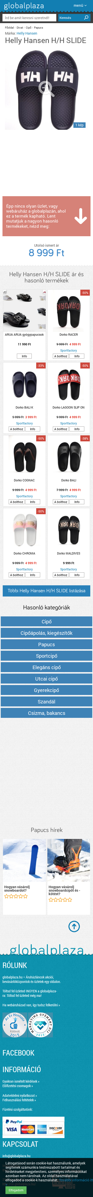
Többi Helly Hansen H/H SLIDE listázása (46, 590)
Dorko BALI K (24, 407)
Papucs (38, 27)
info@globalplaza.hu (16, 1155)
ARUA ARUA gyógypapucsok (24, 334)
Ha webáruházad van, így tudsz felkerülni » (31, 1005)
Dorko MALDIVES (68, 553)
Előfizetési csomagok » (17, 1085)
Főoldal (9, 27)
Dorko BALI (68, 480)
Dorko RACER (69, 334)
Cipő (28, 27)
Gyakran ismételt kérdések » (20, 1081)
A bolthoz (60, 356)
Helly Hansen (27, 33)
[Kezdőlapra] (23, 10)
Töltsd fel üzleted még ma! (24, 995)
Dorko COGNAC (24, 480)
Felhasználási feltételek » (19, 1100)
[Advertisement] (46, 772)
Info (24, 356)
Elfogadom (16, 1190)
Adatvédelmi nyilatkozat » (19, 1095)
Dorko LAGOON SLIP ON (69, 407)
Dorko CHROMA (24, 553)
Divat (20, 27)
